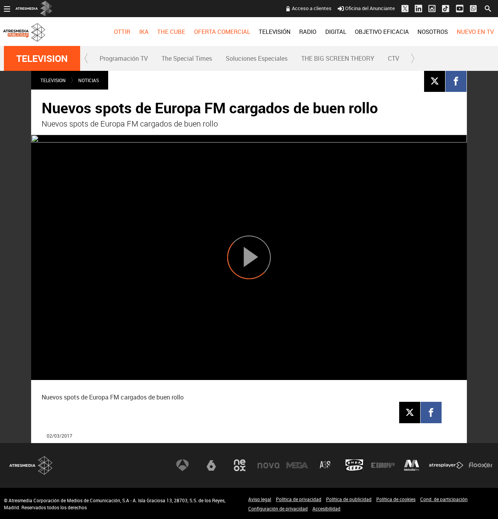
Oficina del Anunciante (370, 8)
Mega (297, 465)
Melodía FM (411, 465)
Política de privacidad (298, 499)
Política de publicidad (349, 499)
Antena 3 (182, 465)
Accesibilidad (326, 508)
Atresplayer (446, 465)
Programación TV (124, 58)
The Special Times (186, 58)
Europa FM (383, 465)
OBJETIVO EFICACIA (382, 31)
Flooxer (480, 465)
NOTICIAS (88, 80)
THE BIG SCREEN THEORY (337, 58)
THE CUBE (171, 31)
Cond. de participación (444, 499)
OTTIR (122, 31)
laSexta (211, 465)
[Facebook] (455, 80)
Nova (268, 465)
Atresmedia (31, 465)
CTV (393, 58)
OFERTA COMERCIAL (222, 31)
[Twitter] (434, 80)
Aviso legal (259, 499)
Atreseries (325, 465)
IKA (144, 31)
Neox (239, 465)
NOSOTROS (432, 31)
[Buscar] (488, 7)
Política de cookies (396, 499)
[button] (86, 58)
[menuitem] (122, 31)
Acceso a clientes (311, 8)
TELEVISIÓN (275, 31)
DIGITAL (335, 31)
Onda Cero (354, 465)
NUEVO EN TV (475, 31)
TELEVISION (42, 58)
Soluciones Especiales (257, 58)
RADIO (307, 31)
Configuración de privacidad (278, 508)
